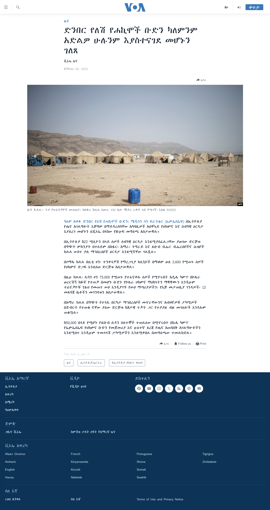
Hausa (9, 477)
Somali (141, 469)
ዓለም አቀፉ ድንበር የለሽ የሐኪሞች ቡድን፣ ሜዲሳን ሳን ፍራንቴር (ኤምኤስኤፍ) (125, 221)
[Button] (201, 79)
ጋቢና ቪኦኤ (13, 432)
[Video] (226, 7)
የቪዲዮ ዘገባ (78, 387)
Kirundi (75, 469)
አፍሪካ (9, 394)
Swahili (141, 477)
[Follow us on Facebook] (139, 389)
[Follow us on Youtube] (149, 389)
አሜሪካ (9, 402)
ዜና (66, 21)
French (75, 454)
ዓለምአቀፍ (12, 410)
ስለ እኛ (76, 499)
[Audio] (239, 7)
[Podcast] (189, 389)
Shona (141, 462)
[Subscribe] (199, 389)
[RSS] (179, 389)
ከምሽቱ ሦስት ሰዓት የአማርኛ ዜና (93, 432)
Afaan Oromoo (15, 454)
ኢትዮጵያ (11, 387)
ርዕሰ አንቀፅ (12, 499)
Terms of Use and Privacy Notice (160, 499)
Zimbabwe (209, 462)
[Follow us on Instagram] (159, 389)
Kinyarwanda (79, 462)
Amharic (10, 462)
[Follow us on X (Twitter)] (169, 389)
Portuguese (144, 454)
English (10, 469)
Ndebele (76, 477)
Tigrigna (207, 454)
